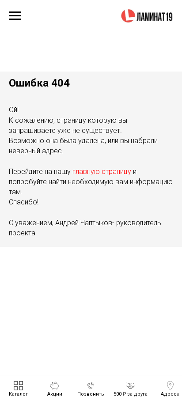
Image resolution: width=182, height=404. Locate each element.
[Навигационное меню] (15, 15)
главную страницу (101, 171)
